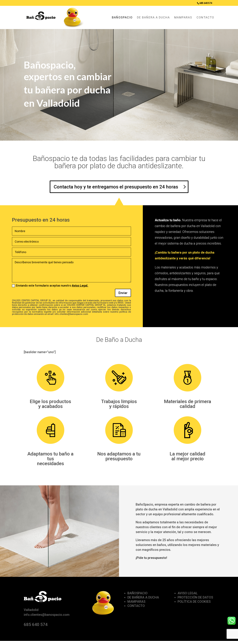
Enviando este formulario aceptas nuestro (52, 285)
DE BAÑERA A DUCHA (153, 17)
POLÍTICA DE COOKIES (194, 602)
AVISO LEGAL (188, 593)
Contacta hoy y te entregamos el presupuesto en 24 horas (116, 187)
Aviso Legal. (80, 285)
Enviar (123, 293)
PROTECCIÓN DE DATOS (195, 597)
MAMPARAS (183, 17)
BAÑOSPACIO (122, 17)
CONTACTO (205, 17)
